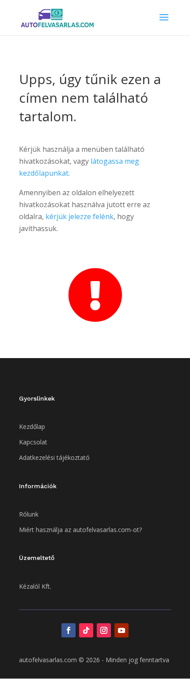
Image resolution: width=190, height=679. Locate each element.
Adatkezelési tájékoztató (54, 457)
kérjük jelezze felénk (80, 216)
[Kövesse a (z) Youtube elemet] (121, 630)
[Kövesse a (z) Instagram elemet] (104, 630)
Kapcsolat (33, 442)
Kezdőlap (32, 426)
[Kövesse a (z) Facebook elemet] (68, 630)
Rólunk (28, 514)
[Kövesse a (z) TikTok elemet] (86, 630)
